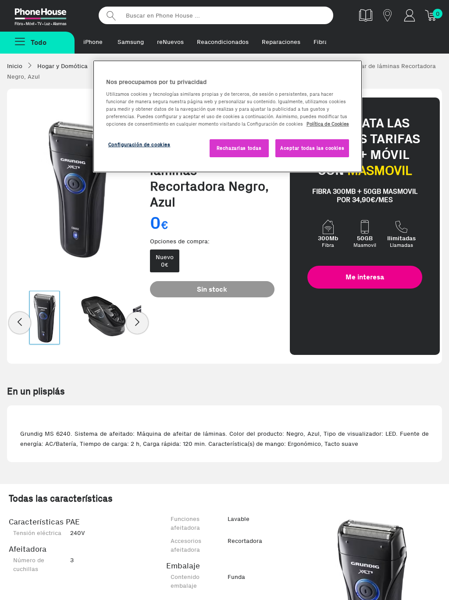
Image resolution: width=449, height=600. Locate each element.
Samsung (131, 42)
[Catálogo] (366, 15)
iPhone (93, 42)
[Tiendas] (388, 15)
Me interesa (365, 277)
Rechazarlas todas (239, 148)
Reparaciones (281, 42)
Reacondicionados (223, 42)
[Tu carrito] (431, 15)
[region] (227, 116)
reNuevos (170, 42)
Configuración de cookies (139, 144)
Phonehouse (48, 15)
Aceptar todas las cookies (312, 148)
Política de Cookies (327, 124)
